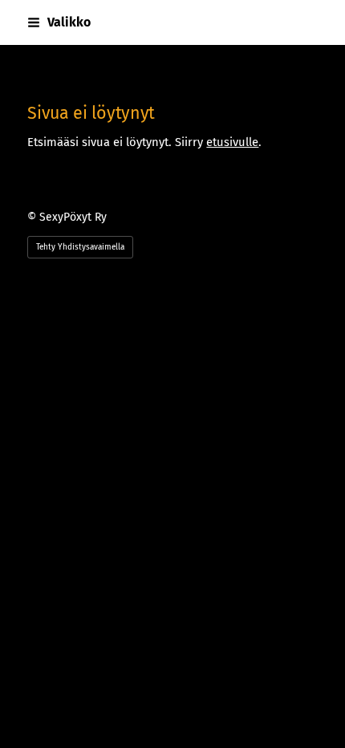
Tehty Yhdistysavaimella (80, 247)
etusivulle (232, 142)
